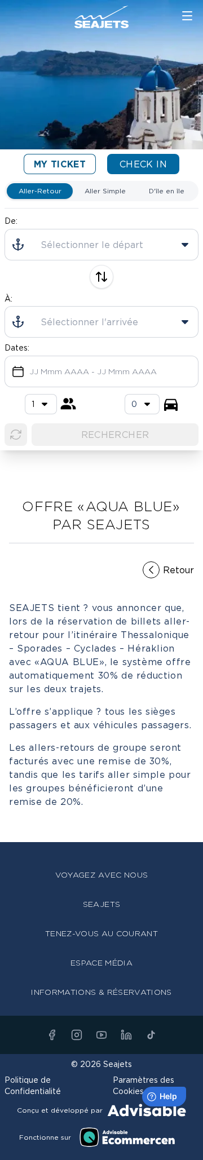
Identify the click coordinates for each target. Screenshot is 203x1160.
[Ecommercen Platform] (127, 1137)
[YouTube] (101, 1035)
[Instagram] (76, 1035)
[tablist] (101, 191)
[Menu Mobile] (187, 16)
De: (11, 220)
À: (8, 298)
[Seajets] (101, 17)
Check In (143, 164)
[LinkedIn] (126, 1035)
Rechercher (115, 435)
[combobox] (142, 404)
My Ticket (60, 164)
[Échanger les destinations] (101, 277)
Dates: (17, 347)
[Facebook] (52, 1035)
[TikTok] (151, 1035)
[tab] (40, 191)
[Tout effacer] (16, 434)
